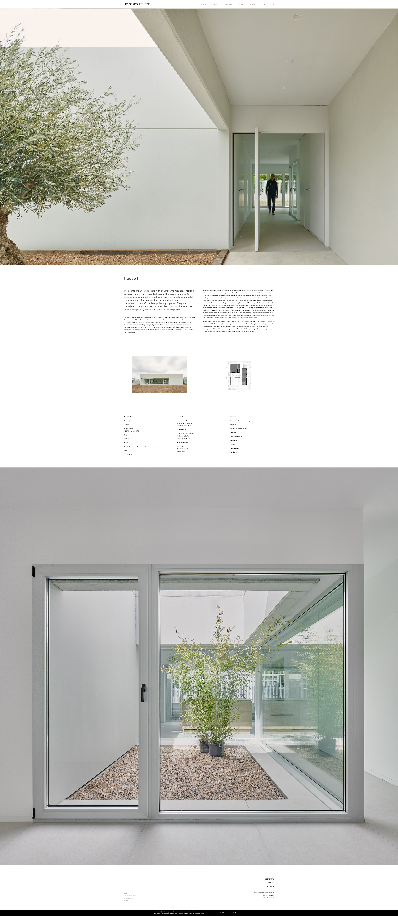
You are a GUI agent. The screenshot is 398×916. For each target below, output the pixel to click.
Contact (252, 4)
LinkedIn (270, 886)
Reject (233, 913)
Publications (228, 4)
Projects (203, 4)
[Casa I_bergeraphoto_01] (159, 393)
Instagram (269, 879)
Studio (215, 4)
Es (264, 4)
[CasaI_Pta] (239, 393)
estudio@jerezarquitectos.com (263, 893)
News (241, 4)
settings (201, 913)
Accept (222, 913)
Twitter (270, 882)
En (273, 4)
